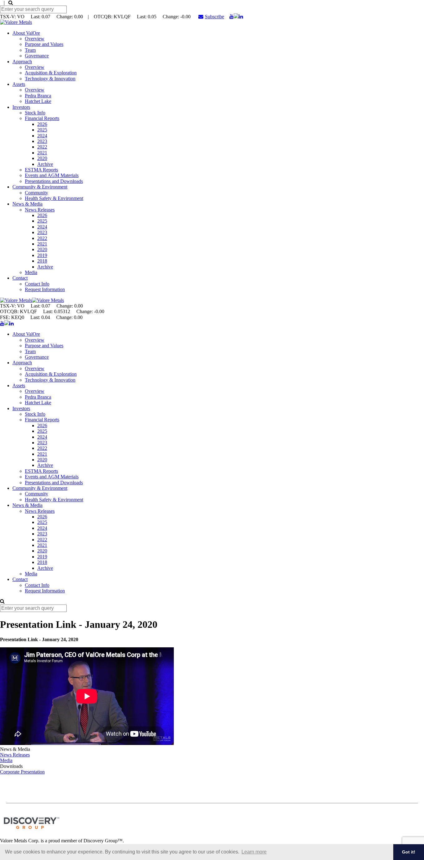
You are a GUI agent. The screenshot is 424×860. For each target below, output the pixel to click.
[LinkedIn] (241, 16)
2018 (42, 261)
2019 (42, 255)
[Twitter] (236, 16)
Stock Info (35, 112)
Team (30, 50)
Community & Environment (39, 186)
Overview (34, 38)
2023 (42, 141)
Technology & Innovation (50, 78)
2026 (42, 124)
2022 (42, 146)
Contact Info (37, 283)
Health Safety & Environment (54, 198)
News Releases (40, 209)
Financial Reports (42, 118)
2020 (42, 158)
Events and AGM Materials (52, 175)
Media (31, 272)
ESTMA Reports (41, 169)
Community (36, 192)
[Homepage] (16, 22)
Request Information (45, 289)
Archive (45, 164)
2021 (42, 152)
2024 (42, 135)
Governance (37, 55)
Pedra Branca (38, 95)
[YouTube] (231, 16)
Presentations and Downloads (54, 181)
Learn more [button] (254, 851)
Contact (20, 278)
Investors (21, 107)
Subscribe (214, 16)
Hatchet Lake (38, 101)
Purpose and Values (44, 44)
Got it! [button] (408, 851)
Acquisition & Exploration (51, 72)
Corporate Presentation (22, 771)
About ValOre (26, 33)
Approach (22, 61)
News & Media (27, 203)
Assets (18, 84)
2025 (42, 129)
